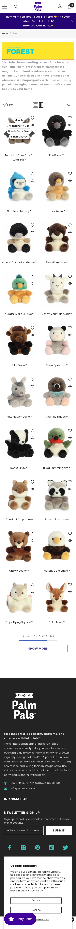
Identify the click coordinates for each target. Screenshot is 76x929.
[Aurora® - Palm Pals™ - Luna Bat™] (19, 131)
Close (72, 21)
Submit (59, 830)
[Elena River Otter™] (57, 238)
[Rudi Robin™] (57, 187)
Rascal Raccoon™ (57, 519)
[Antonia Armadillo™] (19, 392)
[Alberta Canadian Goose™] (19, 238)
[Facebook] (9, 847)
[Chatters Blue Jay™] (19, 187)
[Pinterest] (37, 847)
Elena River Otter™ (57, 262)
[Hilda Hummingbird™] (57, 444)
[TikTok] (51, 847)
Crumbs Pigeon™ (56, 416)
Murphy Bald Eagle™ (57, 570)
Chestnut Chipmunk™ (19, 519)
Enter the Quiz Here (36, 25)
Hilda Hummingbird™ (56, 468)
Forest (16, 33)
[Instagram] (23, 847)
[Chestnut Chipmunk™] (19, 495)
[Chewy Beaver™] (19, 546)
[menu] (4, 6)
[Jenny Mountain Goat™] (57, 289)
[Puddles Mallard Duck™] (19, 289)
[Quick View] (32, 125)
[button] (35, 105)
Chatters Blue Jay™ (19, 211)
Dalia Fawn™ (57, 622)
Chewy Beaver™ (19, 570)
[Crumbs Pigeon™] (57, 392)
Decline (36, 910)
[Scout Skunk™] (19, 444)
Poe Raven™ (56, 155)
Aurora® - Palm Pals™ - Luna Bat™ (19, 157)
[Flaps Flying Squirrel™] (19, 598)
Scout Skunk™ (19, 468)
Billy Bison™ (19, 365)
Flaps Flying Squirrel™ (19, 622)
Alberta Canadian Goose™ (19, 262)
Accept (36, 900)
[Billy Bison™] (19, 341)
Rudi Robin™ (57, 211)
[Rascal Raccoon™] (57, 495)
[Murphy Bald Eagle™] (57, 546)
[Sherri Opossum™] (57, 341)
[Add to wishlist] (32, 118)
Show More (38, 649)
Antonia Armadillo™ (19, 416)
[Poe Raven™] (57, 131)
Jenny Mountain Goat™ (57, 314)
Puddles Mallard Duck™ (19, 314)
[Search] (16, 6)
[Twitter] (65, 847)
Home (5, 33)
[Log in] (60, 6)
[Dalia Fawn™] (57, 598)
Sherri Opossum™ (57, 365)
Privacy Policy (34, 890)
